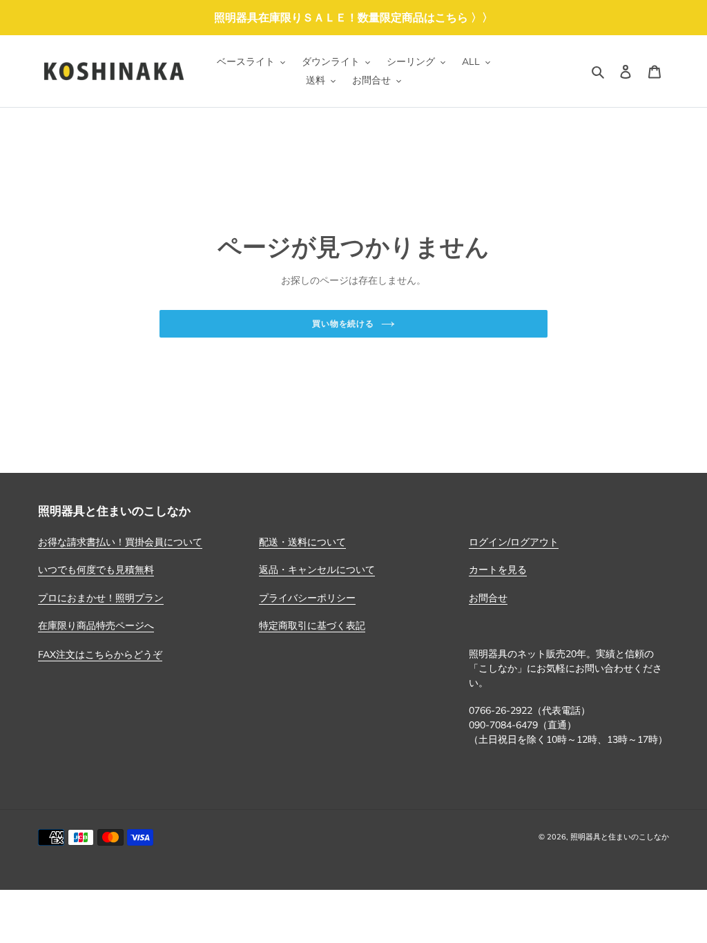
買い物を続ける (343, 323)
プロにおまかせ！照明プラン (101, 598)
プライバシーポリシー (307, 598)
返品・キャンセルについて (317, 569)
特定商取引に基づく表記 (312, 625)
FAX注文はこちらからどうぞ (100, 654)
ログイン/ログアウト (514, 542)
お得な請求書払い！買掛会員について (120, 542)
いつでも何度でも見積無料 (96, 569)
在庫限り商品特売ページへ (96, 625)
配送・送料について (302, 542)
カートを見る (498, 569)
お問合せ (488, 598)
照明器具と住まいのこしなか (619, 837)
